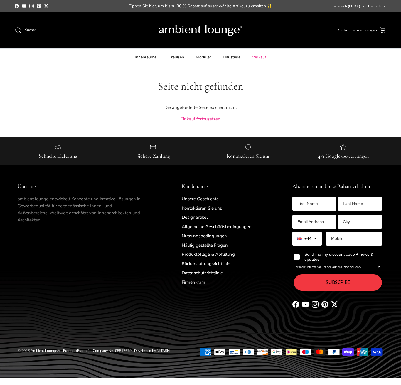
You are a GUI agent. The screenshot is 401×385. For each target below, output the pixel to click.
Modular (203, 57)
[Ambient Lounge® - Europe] (200, 30)
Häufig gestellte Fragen (205, 245)
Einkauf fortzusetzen (200, 119)
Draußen (176, 57)
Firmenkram (193, 282)
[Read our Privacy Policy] (378, 267)
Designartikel (195, 217)
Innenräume (145, 57)
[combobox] (307, 239)
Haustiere (231, 57)
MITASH (163, 350)
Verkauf (259, 57)
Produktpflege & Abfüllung (208, 254)
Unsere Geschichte (200, 199)
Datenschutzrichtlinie (202, 273)
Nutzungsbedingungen (204, 236)
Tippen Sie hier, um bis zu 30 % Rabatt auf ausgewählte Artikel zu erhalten (200, 6)
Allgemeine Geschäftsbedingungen (217, 227)
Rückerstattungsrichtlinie (206, 264)
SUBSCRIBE (338, 282)
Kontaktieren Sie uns (202, 208)
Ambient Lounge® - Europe (52, 350)
